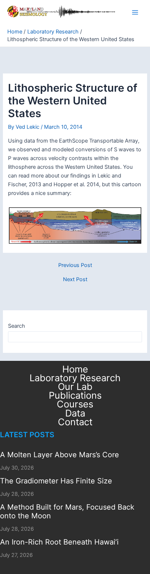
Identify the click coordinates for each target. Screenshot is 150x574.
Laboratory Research (75, 378)
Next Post (75, 279)
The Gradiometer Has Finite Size (56, 481)
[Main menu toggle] (135, 12)
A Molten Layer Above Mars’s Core (59, 454)
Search (16, 326)
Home (75, 369)
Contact (75, 422)
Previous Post (75, 265)
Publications (75, 395)
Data (75, 413)
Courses (75, 404)
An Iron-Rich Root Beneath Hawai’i (59, 542)
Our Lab (75, 386)
